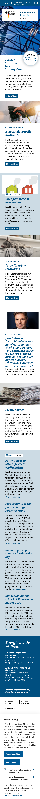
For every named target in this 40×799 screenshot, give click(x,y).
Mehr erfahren (11, 96)
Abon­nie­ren (17, 4)
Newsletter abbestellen (24, 702)
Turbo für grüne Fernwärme (15, 267)
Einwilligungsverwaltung (16, 692)
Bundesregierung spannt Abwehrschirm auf (19, 553)
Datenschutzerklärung (13, 795)
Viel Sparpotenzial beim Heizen (17, 200)
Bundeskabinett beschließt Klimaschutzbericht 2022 (19, 599)
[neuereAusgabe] (11, 3)
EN (23, 4)
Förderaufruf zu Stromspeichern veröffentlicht (15, 464)
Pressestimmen (14, 410)
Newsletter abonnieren (9, 702)
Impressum (10, 689)
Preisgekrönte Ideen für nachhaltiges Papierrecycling (18, 507)
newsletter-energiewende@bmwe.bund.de (19, 661)
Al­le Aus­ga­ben (18, 2)
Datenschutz (23, 689)
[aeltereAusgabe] (2, 3)
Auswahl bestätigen (13, 754)
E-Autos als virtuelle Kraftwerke (18, 133)
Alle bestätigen (12, 762)
